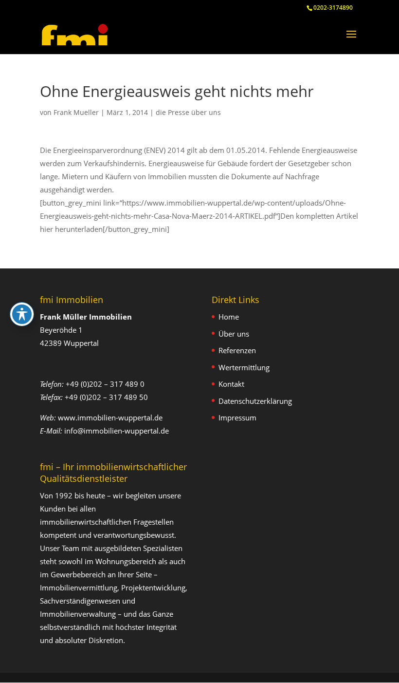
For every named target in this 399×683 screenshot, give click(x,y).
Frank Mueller (76, 112)
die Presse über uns (188, 112)
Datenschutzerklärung (255, 401)
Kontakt (231, 384)
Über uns (233, 334)
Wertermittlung (244, 367)
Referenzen (237, 350)
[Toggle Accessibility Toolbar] (22, 314)
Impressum (237, 417)
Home (228, 317)
